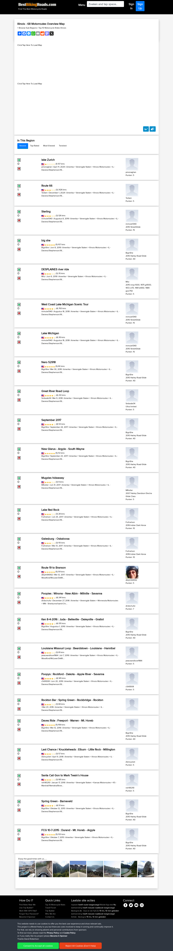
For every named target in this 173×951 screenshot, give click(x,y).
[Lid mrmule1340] (132, 215)
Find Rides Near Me (27, 904)
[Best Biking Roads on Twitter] (130, 904)
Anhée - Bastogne (78, 916)
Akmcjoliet (46, 756)
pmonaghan (46, 166)
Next (157, 869)
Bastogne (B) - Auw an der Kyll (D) (85, 910)
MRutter (45, 484)
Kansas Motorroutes (102, 782)
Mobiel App (105, 904)
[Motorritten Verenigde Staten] (42, 163)
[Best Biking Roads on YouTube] (136, 904)
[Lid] (132, 704)
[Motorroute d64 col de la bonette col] (146, 869)
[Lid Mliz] (132, 273)
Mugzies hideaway (52, 478)
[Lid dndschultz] (132, 597)
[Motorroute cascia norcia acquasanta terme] (44, 869)
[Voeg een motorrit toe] (146, 129)
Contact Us (49, 916)
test (111, 904)
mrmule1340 (46, 218)
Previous (15, 869)
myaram (74, 904)
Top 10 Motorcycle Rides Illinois (52, 27)
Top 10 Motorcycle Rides (55, 904)
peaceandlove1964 (49, 655)
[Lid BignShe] (132, 244)
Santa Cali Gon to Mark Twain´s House (64, 775)
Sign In (131, 6)
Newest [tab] (22, 145)
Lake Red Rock (50, 510)
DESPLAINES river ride (55, 269)
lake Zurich (48, 160)
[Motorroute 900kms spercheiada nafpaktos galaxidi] (95, 869)
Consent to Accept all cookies (38, 945)
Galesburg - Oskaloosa (55, 539)
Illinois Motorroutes (101, 166)
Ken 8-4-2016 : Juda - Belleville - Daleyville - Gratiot (72, 619)
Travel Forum (50, 907)
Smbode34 (46, 398)
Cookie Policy (69, 932)
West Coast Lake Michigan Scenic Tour (64, 304)
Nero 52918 (48, 362)
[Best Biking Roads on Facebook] (125, 904)
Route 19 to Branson (53, 567)
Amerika (70, 166)
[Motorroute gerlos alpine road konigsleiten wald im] (61, 869)
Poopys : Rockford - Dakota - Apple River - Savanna (72, 674)
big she (45, 240)
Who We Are (50, 913)
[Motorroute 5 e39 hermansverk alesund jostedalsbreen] (129, 869)
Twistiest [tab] (63, 145)
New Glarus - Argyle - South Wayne (62, 449)
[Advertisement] (86, 64)
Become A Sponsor (27, 916)
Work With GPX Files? (28, 910)
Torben (44, 192)
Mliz (43, 276)
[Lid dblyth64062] (132, 571)
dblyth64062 (47, 574)
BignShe (45, 247)
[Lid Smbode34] (132, 395)
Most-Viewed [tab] (49, 145)
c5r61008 (45, 681)
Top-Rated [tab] (34, 145)
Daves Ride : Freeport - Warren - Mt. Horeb (67, 720)
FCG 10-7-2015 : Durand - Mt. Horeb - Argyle (68, 830)
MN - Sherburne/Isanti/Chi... (55, 603)
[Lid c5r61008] (132, 678)
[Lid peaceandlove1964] (132, 652)
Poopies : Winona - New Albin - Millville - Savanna (71, 593)
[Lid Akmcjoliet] (132, 753)
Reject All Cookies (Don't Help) (80, 945)
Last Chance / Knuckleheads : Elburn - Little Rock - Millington (78, 749)
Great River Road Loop (55, 391)
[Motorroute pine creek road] (78, 869)
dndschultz (46, 600)
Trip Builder (50, 910)
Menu (81, 5)
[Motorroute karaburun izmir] (27, 869)
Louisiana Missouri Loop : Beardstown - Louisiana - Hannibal (78, 648)
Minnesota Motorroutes (108, 600)
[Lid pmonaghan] (132, 163)
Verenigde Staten (83, 166)
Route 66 (46, 186)
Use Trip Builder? (26, 907)
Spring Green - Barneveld (56, 801)
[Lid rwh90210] (132, 779)
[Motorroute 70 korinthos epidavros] (112, 869)
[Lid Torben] (132, 189)
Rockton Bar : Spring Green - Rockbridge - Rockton (72, 700)
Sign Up (140, 6)
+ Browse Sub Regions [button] (27, 27)
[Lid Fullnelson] (132, 513)
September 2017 (51, 420)
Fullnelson (46, 516)
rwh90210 (45, 782)
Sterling (46, 211)
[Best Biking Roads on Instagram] (141, 904)
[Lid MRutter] (132, 482)
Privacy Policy (53, 932)
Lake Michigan (50, 333)
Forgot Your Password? (29, 913)
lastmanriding (77, 907)
